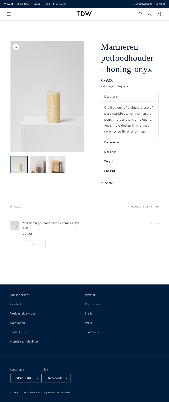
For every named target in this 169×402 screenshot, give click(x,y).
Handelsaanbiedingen (25, 341)
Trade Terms (18, 332)
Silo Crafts (59, 3)
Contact (160, 3)
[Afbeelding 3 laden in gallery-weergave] (57, 164)
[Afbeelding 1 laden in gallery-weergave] (18, 164)
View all (9, 3)
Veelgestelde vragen (23, 313)
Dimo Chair (24, 3)
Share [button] (109, 183)
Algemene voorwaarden (57, 392)
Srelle (37, 3)
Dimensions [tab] (111, 142)
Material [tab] (109, 170)
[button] (8, 14)
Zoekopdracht (19, 295)
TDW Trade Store (30, 392)
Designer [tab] (110, 151)
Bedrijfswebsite (143, 3)
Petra (47, 3)
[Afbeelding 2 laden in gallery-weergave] (38, 164)
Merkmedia (18, 323)
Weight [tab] (109, 161)
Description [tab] (111, 96)
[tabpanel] (130, 119)
